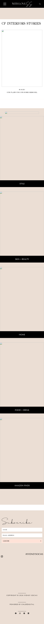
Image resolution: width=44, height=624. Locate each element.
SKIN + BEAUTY (22, 259)
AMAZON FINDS (22, 485)
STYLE (22, 183)
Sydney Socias (31, 595)
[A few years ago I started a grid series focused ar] (22, 581)
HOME (22, 334)
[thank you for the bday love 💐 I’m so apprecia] (22, 562)
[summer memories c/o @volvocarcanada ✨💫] (22, 586)
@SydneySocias (34, 554)
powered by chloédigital (22, 604)
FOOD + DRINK (22, 410)
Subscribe (6, 541)
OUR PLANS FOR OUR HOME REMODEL (22, 92)
